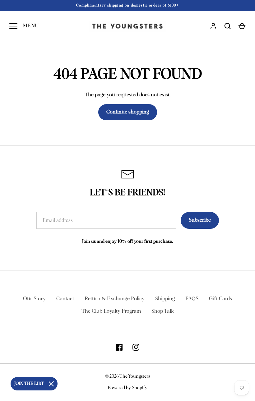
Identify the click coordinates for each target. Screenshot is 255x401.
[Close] (51, 383)
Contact (65, 299)
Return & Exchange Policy (115, 299)
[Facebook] (119, 347)
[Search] (227, 26)
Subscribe (200, 220)
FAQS (191, 299)
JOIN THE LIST (29, 383)
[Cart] (242, 26)
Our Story (34, 299)
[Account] (213, 26)
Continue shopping (127, 112)
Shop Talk (162, 311)
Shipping (165, 299)
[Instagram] (136, 347)
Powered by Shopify (127, 387)
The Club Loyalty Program (111, 311)
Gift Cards (220, 299)
